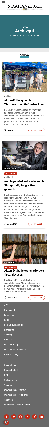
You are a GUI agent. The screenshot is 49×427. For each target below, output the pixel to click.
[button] (4, 422)
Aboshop (8, 334)
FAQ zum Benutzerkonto (15, 349)
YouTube (27, 416)
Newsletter (9, 330)
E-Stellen (8, 375)
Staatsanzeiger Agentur (15, 390)
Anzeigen (8, 400)
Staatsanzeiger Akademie (16, 395)
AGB (6, 305)
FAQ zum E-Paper (12, 344)
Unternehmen (10, 365)
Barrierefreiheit (11, 370)
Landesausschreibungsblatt (17, 404)
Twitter (13, 416)
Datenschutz (10, 310)
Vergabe (8, 385)
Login (6, 320)
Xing (34, 416)
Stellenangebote (11, 380)
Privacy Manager (12, 354)
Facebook (6, 416)
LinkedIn (41, 416)
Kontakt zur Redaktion (14, 325)
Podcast (8, 339)
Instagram (20, 416)
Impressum (9, 315)
